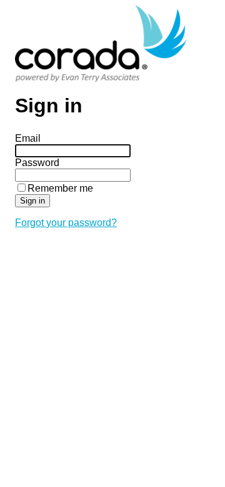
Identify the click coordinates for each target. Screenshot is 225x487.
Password (37, 162)
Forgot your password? (66, 222)
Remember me (60, 188)
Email (28, 138)
